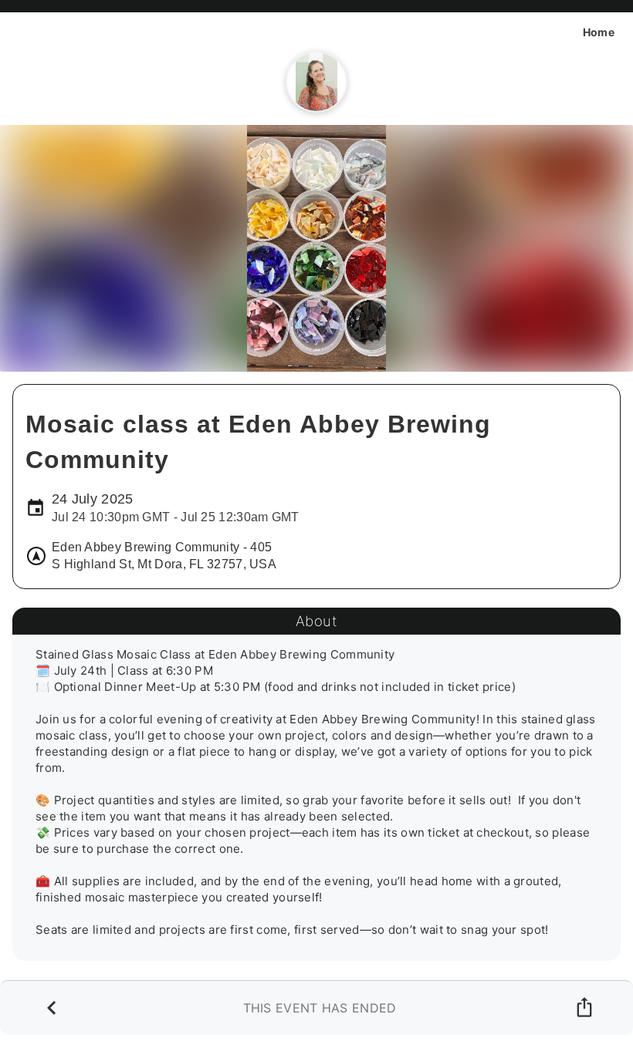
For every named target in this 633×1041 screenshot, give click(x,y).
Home (598, 32)
